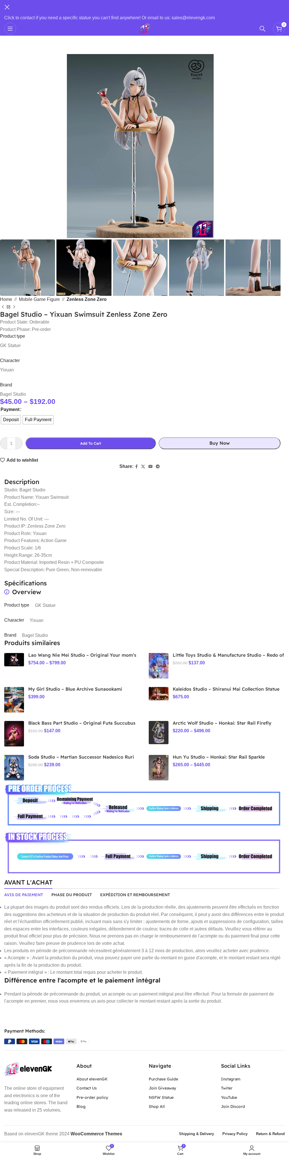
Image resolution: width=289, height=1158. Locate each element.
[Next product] (14, 307)
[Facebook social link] (136, 466)
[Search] (263, 28)
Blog (81, 1106)
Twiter (227, 1088)
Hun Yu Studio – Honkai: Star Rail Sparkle (219, 757)
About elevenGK (92, 1079)
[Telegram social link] (157, 466)
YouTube (229, 1097)
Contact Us (86, 1088)
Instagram (230, 1079)
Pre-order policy (92, 1097)
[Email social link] (150, 466)
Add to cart (90, 443)
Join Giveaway (162, 1088)
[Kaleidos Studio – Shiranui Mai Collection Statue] (158, 693)
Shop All (157, 1106)
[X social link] (143, 466)
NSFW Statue (161, 1097)
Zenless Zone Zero (87, 299)
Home (6, 299)
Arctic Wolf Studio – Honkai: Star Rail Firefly (222, 723)
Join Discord (233, 1106)
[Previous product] (3, 307)
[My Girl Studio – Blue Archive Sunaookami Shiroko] (14, 699)
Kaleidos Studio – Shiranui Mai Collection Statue (226, 689)
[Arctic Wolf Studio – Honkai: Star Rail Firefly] (158, 732)
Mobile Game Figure (39, 299)
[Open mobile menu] (10, 28)
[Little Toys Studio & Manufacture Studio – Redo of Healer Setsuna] (158, 665)
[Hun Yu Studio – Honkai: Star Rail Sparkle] (158, 767)
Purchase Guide (163, 1079)
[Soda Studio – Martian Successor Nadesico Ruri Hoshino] (14, 767)
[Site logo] (144, 28)
